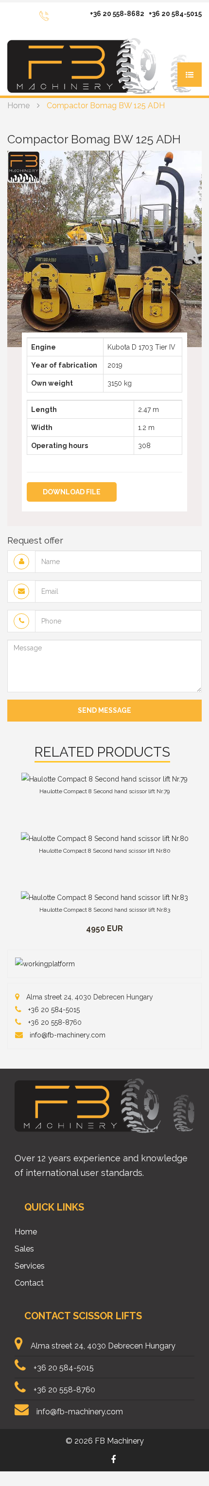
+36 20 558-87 (50, 1022)
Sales (24, 1248)
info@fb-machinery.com (67, 1035)
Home (18, 105)
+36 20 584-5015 (175, 14)
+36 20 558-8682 (117, 14)
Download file (72, 492)
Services (30, 1266)
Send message (104, 710)
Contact (29, 1283)
